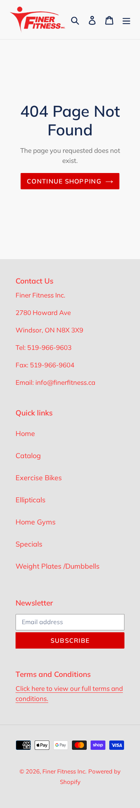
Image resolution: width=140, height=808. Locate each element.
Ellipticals (31, 499)
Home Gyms (36, 521)
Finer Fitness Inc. (64, 771)
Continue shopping (64, 181)
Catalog (28, 455)
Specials (29, 544)
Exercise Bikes (39, 477)
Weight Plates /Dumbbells (58, 566)
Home (25, 433)
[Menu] (126, 19)
